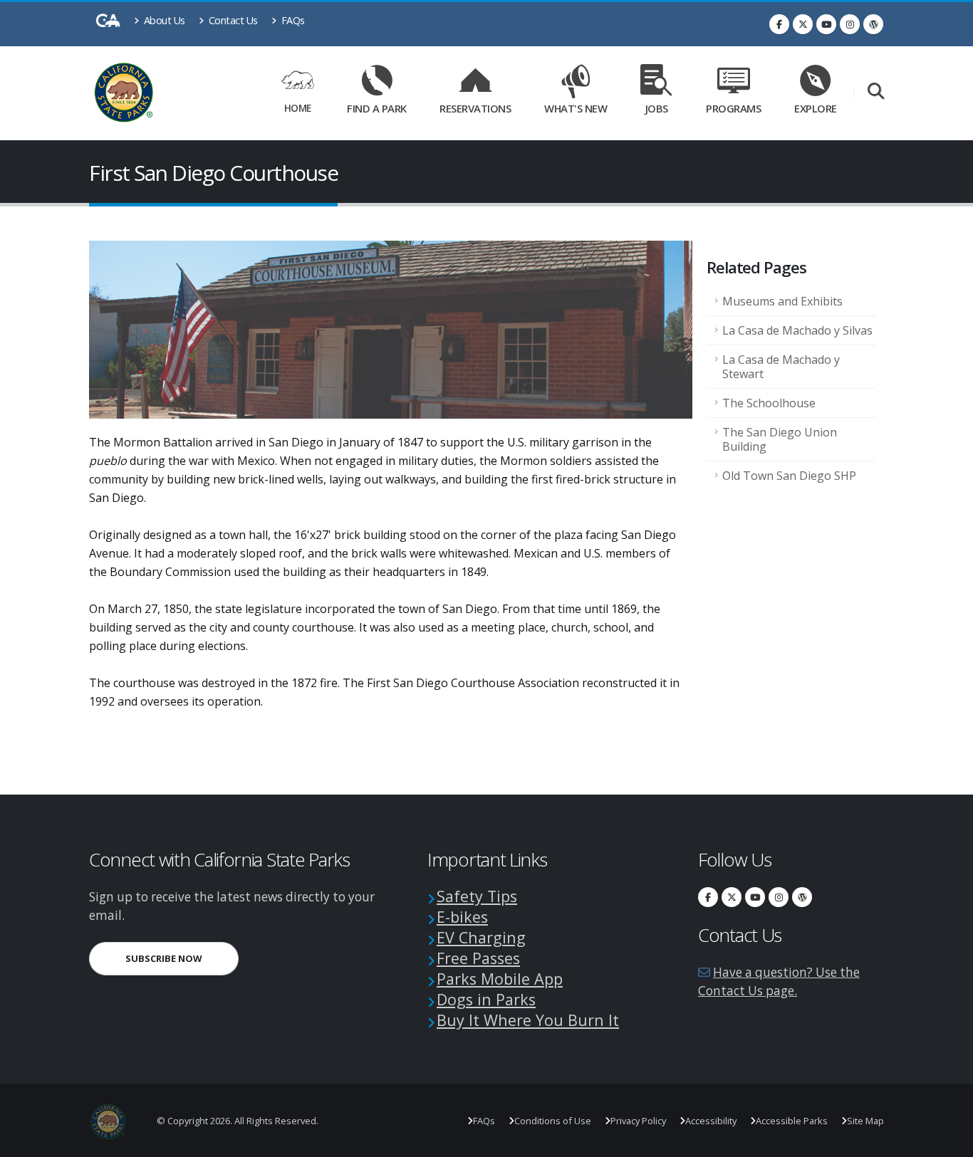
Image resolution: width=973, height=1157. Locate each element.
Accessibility (711, 1120)
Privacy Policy (638, 1120)
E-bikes (462, 916)
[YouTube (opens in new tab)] (826, 24)
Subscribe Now (182, 958)
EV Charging (481, 937)
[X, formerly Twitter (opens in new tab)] (803, 24)
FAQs (292, 20)
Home (297, 108)
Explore (815, 108)
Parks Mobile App (500, 978)
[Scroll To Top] (948, 1141)
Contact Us (232, 20)
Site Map (865, 1120)
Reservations (480, 105)
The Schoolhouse (769, 403)
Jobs (656, 108)
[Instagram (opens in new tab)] (850, 24)
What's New (575, 108)
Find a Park (377, 108)
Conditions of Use (552, 1120)
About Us (163, 20)
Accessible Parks (792, 1120)
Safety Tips (477, 896)
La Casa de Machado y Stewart (781, 367)
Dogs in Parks (486, 999)
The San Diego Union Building (779, 439)
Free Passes (478, 958)
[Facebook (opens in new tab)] (779, 24)
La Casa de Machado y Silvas (797, 330)
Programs (733, 108)
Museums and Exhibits (782, 301)
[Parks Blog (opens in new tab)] (873, 24)
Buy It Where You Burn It (528, 1020)
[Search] (876, 92)
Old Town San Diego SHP (789, 475)
